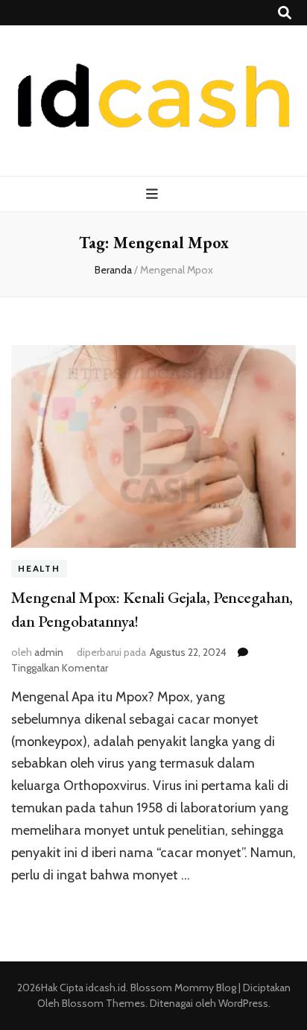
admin (48, 652)
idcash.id (106, 987)
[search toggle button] (284, 13)
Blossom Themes (102, 1003)
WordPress (243, 1003)
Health (39, 568)
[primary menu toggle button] (154, 194)
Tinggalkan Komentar (59, 667)
